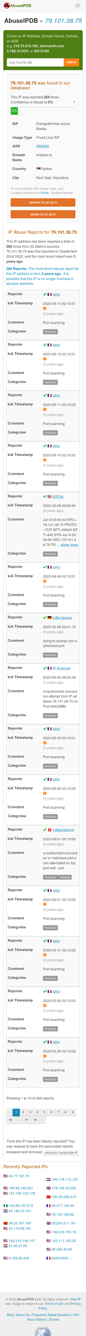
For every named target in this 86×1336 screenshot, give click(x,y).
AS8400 (42, 145)
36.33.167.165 (20, 1223)
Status (40, 1319)
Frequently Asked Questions (51, 1314)
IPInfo (45, 193)
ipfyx (56, 294)
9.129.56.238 (19, 1257)
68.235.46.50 (62, 1249)
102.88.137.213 (21, 1205)
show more (69, 544)
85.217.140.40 (63, 1205)
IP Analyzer (62, 668)
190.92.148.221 (21, 1187)
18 (35, 1120)
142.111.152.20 (64, 1240)
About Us (22, 1314)
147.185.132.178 (22, 1193)
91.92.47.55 (18, 1245)
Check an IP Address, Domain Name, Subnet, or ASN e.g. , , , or (42, 44)
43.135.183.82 (63, 1214)
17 (26, 1120)
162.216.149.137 (22, 1240)
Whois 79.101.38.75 (43, 214)
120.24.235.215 (64, 1196)
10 (10, 1120)
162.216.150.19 (64, 1231)
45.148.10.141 (20, 1210)
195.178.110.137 (65, 1179)
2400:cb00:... (62, 1257)
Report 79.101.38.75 (43, 202)
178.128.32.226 (64, 1187)
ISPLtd (58, 496)
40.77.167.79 (19, 1175)
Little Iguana (62, 617)
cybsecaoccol (63, 829)
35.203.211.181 (64, 1223)
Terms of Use (54, 1303)
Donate (54, 1319)
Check (71, 62)
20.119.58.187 (20, 1228)
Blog (10, 1314)
